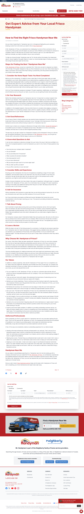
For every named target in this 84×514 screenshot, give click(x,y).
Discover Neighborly (26, 461)
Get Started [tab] (62, 11)
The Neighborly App (50, 485)
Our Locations (66, 480)
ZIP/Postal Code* (65, 66)
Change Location (18, 6)
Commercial (66, 43)
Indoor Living (65, 108)
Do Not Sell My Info (47, 503)
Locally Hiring (66, 485)
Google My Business (51, 126)
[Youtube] (12, 488)
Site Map (65, 488)
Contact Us (48, 477)
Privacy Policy (70, 90)
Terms (65, 90)
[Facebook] (6, 373)
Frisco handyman (37, 46)
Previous (9, 370)
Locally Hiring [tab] (79, 5)
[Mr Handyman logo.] (6, 5)
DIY (62, 104)
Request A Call (70, 94)
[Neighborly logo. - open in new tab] (4, 0)
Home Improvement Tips (69, 477)
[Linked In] (21, 373)
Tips (63, 111)
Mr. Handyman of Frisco (41, 134)
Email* (63, 56)
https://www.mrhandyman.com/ (70, 84)
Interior (63, 110)
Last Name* (64, 51)
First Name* (64, 45)
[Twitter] (11, 373)
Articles (65, 474)
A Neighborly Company (50, 483)
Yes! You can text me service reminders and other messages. (21, 396)
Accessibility (38, 503)
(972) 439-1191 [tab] (76, 11)
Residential (65, 41)
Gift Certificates (67, 483)
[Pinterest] (16, 373)
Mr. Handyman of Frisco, (13, 67)
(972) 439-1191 (55, 429)
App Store (50, 461)
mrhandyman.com (65, 398)
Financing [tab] (72, 5)
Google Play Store (62, 461)
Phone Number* (65, 61)
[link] (26, 373)
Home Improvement (66, 105)
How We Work (48, 474)
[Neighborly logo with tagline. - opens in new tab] (54, 442)
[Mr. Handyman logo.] (30, 441)
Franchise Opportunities (50, 488)
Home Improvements (67, 107)
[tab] (20, 11)
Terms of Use (23, 503)
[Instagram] (18, 488)
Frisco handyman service (23, 363)
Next (56, 370)
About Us (47, 480)
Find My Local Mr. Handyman (67, 426)
